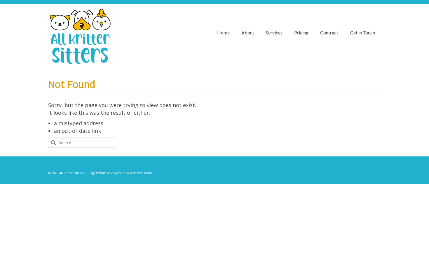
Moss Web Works (141, 173)
